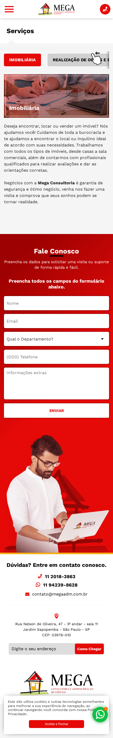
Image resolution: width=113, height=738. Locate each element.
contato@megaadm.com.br (60, 594)
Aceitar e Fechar (56, 724)
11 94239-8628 (60, 585)
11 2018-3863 (60, 576)
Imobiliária (22, 59)
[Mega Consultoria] (56, 9)
